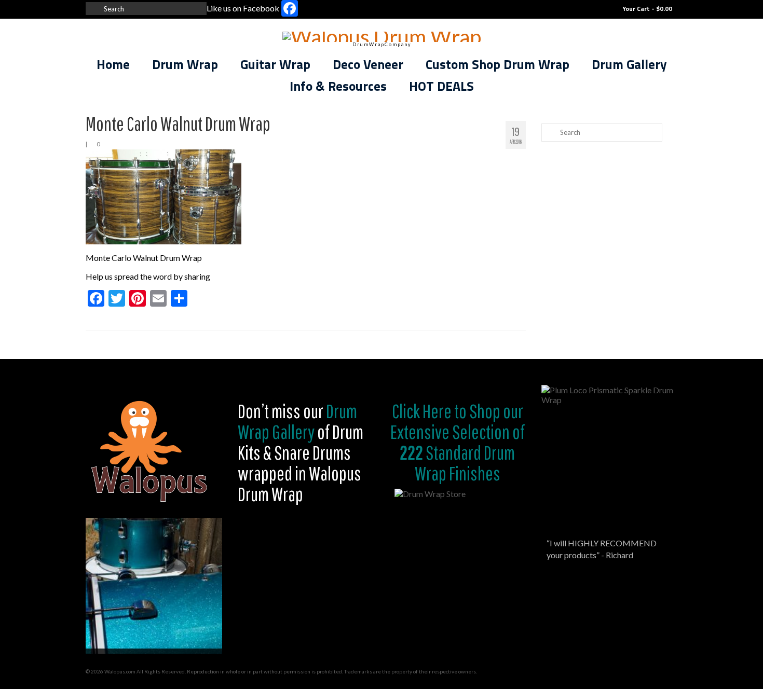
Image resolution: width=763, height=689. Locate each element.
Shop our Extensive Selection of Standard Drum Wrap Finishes (457, 442)
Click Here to (429, 410)
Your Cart (646, 8)
